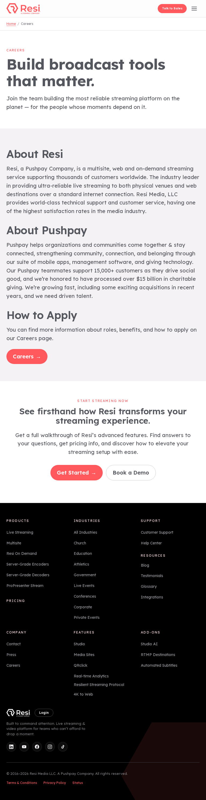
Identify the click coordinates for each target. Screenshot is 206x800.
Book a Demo (131, 472)
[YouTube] (24, 747)
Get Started (76, 472)
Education (83, 553)
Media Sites (84, 654)
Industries (87, 521)
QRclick (80, 665)
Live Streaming (19, 532)
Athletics (81, 564)
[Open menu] (194, 8)
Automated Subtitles (159, 665)
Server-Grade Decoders (27, 574)
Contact (13, 644)
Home (11, 24)
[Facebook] (37, 747)
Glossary (149, 586)
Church (80, 543)
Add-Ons (150, 632)
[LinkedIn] (11, 747)
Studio (79, 644)
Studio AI (149, 644)
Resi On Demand (21, 553)
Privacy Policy (54, 783)
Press (11, 654)
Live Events (84, 585)
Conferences (85, 596)
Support (151, 521)
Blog (145, 565)
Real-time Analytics (91, 676)
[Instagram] (50, 747)
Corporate (83, 607)
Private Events (87, 617)
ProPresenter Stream (24, 585)
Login (44, 713)
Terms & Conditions (21, 783)
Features (84, 632)
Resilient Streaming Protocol (99, 684)
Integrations (152, 597)
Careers (27, 356)
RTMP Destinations (158, 654)
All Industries (85, 532)
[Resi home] (23, 8)
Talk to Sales (172, 8)
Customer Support (157, 532)
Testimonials (152, 575)
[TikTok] (63, 747)
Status (77, 783)
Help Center (151, 543)
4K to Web (83, 694)
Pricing (15, 601)
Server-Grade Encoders (27, 564)
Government (85, 574)
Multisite (13, 543)
